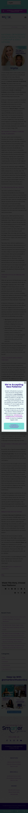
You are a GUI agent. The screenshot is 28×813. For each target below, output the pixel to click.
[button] (25, 382)
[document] (14, 406)
